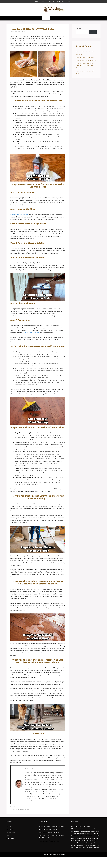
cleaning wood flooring (31, 332)
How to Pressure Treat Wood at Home (52, 826)
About (8, 835)
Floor (46, 18)
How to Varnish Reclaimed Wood (49, 841)
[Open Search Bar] (76, 18)
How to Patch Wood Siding (85, 57)
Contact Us (69, 1)
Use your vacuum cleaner (19, 214)
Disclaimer (51, 1)
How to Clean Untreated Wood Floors (21, 809)
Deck (60, 18)
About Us (43, 1)
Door (53, 18)
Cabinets (69, 18)
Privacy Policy (60, 1)
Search (78, 28)
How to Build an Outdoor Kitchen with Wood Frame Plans (84, 65)
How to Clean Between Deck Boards (21, 808)
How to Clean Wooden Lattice (86, 60)
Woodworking (35, 18)
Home (36, 1)
